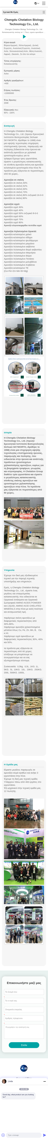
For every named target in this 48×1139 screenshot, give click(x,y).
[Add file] (3, 1135)
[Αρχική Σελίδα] (24, 1071)
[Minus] (44, 1081)
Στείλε (24, 1045)
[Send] (45, 1135)
